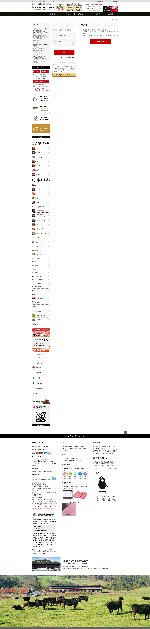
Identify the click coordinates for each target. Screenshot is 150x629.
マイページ (108, 1)
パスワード (59, 41)
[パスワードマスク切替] (72, 44)
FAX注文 (107, 8)
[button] (64, 75)
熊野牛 (34, 261)
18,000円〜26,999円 (37, 283)
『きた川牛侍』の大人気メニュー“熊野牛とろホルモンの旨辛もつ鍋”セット (40, 33)
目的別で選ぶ (35, 294)
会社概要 (110, 14)
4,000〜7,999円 (36, 276)
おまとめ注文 (107, 10)
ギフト (67, 14)
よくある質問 (96, 14)
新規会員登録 (100, 1)
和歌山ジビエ (35, 237)
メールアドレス (60, 35)
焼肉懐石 (35, 47)
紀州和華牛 (35, 265)
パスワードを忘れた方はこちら (40, 74)
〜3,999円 (35, 272)
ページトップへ (125, 432)
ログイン (93, 1)
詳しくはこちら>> (113, 468)
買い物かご (115, 1)
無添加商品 (35, 250)
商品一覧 (53, 14)
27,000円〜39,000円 (37, 287)
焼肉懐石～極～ (39, 50)
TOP (38, 14)
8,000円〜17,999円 (37, 279)
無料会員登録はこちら (41, 81)
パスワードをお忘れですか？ (68, 57)
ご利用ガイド (82, 14)
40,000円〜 (35, 290)
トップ (111, 19)
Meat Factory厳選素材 (38, 207)
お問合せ (107, 6)
